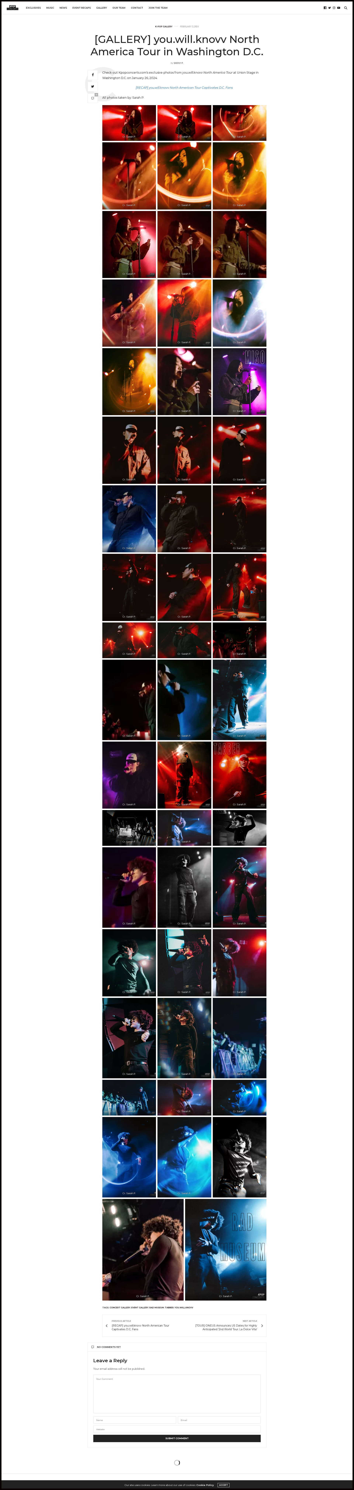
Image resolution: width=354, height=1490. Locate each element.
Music (50, 7)
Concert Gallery (120, 1307)
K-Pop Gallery (163, 27)
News (63, 7)
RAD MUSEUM (156, 1307)
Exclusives (33, 7)
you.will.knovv (184, 1307)
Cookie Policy (205, 1485)
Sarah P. (178, 63)
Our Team (118, 7)
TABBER (169, 1307)
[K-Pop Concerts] (13, 8)
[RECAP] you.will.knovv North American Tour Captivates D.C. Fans (184, 87)
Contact (137, 7)
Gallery (101, 7)
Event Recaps (81, 7)
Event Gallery (139, 1307)
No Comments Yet (109, 1347)
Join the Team (158, 7)
